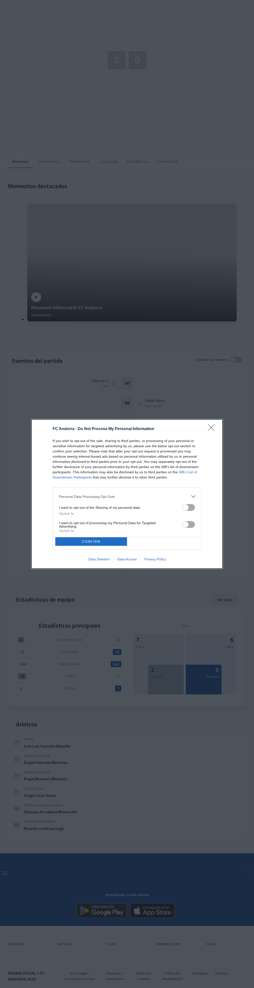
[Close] (213, 429)
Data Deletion (99, 559)
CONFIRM (91, 542)
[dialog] (127, 494)
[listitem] (127, 496)
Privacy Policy (155, 559)
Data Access (127, 559)
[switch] (188, 507)
